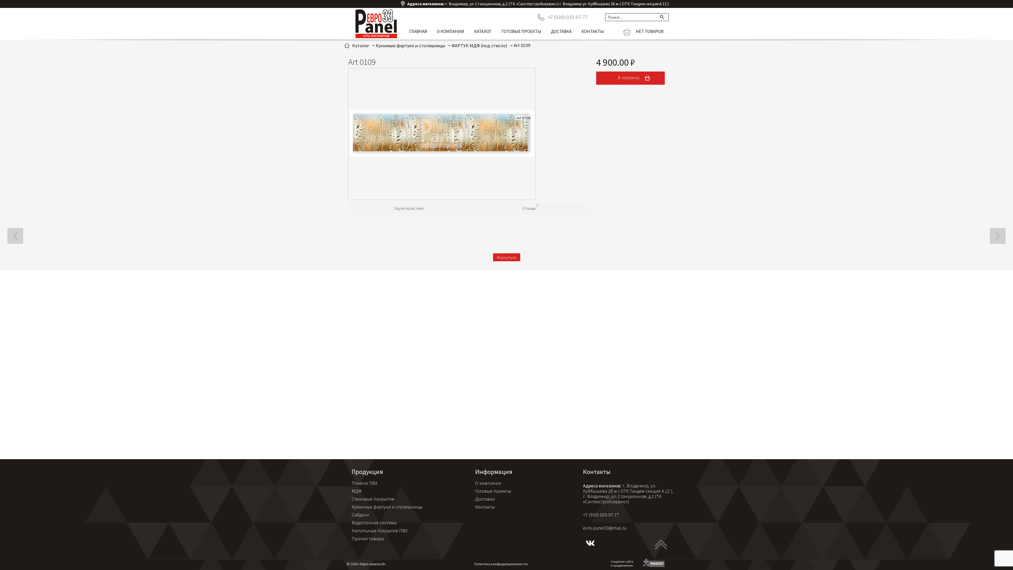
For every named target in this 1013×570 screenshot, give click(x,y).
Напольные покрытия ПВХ (380, 531)
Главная (418, 31)
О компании (450, 31)
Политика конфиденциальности (501, 564)
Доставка (561, 31)
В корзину (629, 77)
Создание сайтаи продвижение (622, 563)
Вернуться (506, 257)
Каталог (483, 31)
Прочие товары (368, 538)
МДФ (357, 491)
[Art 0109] (442, 134)
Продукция (367, 472)
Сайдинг (361, 515)
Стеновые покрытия (373, 499)
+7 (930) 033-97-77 (568, 17)
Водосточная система (374, 523)
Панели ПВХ (365, 483)
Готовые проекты (521, 31)
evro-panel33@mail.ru (605, 528)
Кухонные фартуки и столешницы (387, 507)
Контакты (592, 31)
